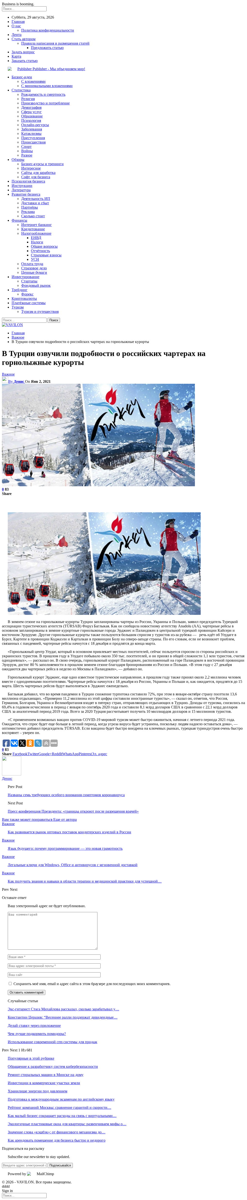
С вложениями (33, 81)
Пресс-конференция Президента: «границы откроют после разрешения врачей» (73, 811)
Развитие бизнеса (26, 194)
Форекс (27, 294)
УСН (35, 259)
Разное (26, 155)
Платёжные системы (29, 303)
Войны (27, 151)
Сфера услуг (31, 112)
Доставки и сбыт (35, 203)
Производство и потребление (45, 103)
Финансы (19, 220)
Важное (8, 374)
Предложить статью (47, 48)
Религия (28, 99)
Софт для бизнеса (35, 177)
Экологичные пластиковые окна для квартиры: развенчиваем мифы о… (67, 1124)
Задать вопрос (23, 52)
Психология (31, 120)
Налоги (37, 242)
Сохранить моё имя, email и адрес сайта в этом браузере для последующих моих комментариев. (92, 984)
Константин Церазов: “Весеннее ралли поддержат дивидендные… (62, 1017)
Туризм (18, 307)
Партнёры (29, 207)
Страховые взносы (46, 255)
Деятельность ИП (35, 199)
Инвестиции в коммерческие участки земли (44, 1083)
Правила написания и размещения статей (55, 43)
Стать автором (23, 39)
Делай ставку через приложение (34, 1025)
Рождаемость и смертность (43, 94)
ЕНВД (36, 238)
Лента (16, 35)
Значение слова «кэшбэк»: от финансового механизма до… (56, 1132)
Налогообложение (36, 233)
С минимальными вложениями (47, 86)
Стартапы (29, 281)
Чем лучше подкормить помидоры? (37, 1034)
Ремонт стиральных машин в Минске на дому (45, 1075)
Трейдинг (19, 290)
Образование (32, 116)
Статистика (21, 90)
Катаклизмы (31, 133)
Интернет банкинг (36, 225)
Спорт (26, 146)
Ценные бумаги (34, 272)
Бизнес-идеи (22, 77)
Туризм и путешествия (40, 311)
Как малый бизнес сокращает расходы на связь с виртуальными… (62, 1116)
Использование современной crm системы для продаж (52, 1042)
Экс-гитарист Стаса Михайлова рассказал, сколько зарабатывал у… (63, 1009)
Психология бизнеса (28, 181)
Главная (18, 22)
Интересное (31, 168)
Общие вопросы (44, 246)
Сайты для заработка (38, 173)
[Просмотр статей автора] (11, 774)
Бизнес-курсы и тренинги (42, 164)
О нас (16, 26)
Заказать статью (25, 61)
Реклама (28, 212)
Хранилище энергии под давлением (37, 1091)
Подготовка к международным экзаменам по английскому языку (61, 1099)
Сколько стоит (33, 216)
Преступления (33, 138)
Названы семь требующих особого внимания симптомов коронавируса (66, 795)
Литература (21, 190)
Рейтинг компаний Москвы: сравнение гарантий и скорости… (59, 1107)
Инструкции (22, 186)
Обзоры (18, 160)
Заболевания (31, 129)
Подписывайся (60, 1165)
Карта (16, 56)
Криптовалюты (24, 298)
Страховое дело (34, 268)
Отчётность (40, 251)
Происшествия (33, 142)
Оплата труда (32, 264)
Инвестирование (25, 277)
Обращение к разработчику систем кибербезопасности (53, 1066)
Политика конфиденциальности (47, 30)
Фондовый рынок (36, 285)
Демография (31, 107)
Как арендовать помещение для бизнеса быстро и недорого (56, 1140)
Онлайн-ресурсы (35, 125)
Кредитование (33, 229)
